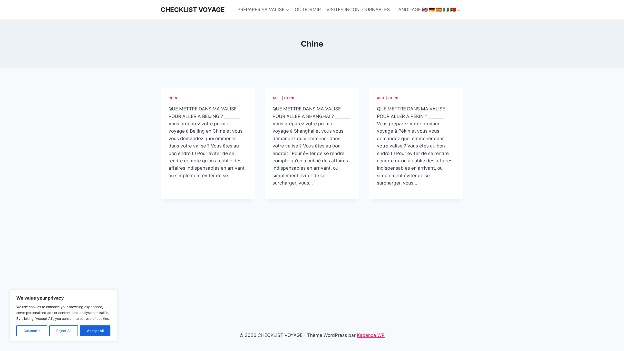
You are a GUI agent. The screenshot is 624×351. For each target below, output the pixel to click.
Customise (31, 331)
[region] (63, 315)
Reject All (63, 331)
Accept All (95, 331)
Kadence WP (371, 335)
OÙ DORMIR (308, 9)
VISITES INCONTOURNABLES (358, 9)
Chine (173, 98)
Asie (277, 98)
